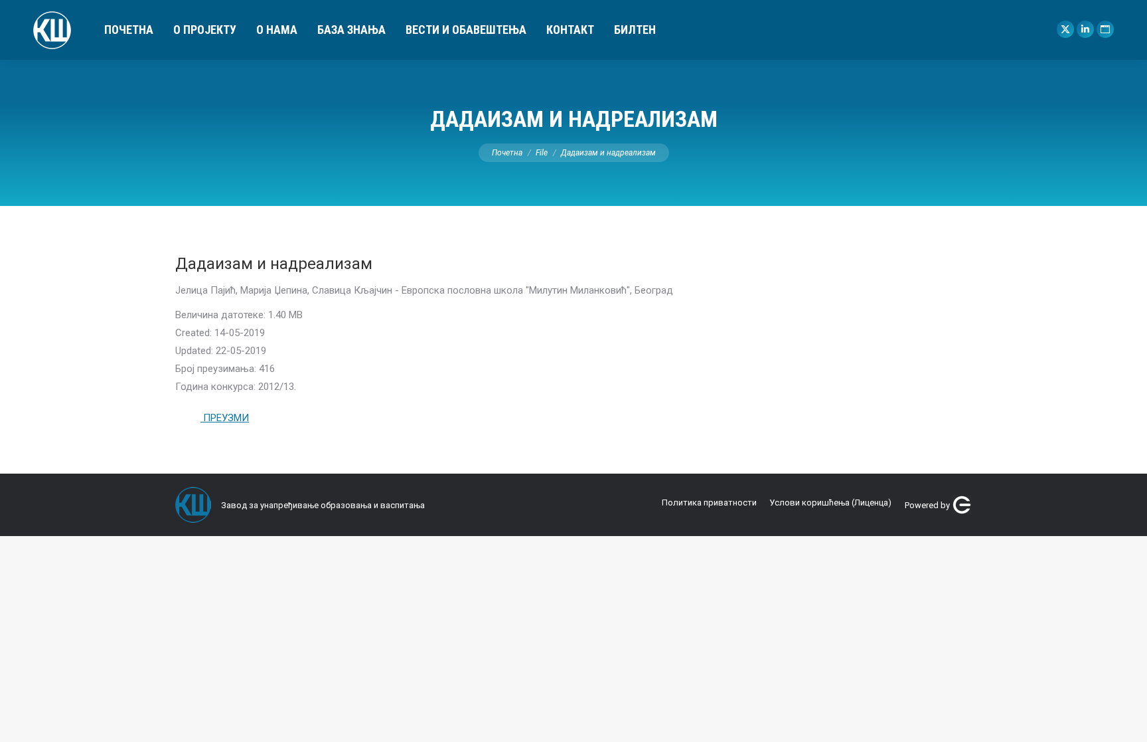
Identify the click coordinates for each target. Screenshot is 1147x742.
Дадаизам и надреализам (273, 263)
